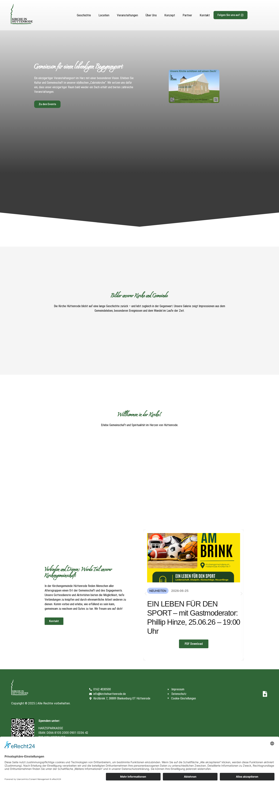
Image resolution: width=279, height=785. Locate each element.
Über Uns (151, 15)
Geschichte (84, 15)
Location (104, 15)
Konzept (169, 15)
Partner (187, 15)
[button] (145, 593)
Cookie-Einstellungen (183, 698)
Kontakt (205, 15)
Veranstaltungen (127, 15)
